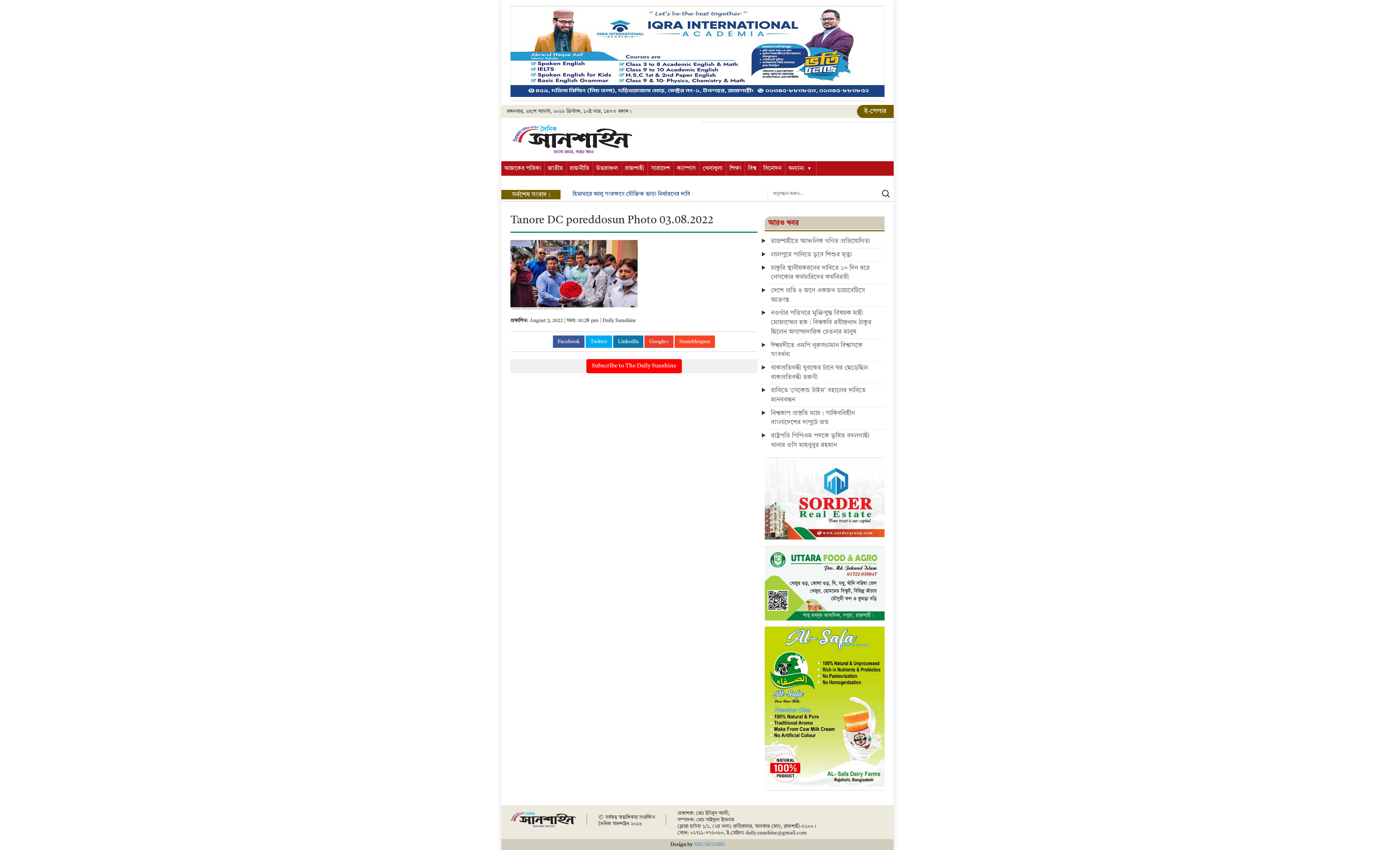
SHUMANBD (709, 844)
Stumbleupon (694, 341)
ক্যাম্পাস (686, 168)
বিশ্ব (752, 168)
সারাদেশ (660, 168)
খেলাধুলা (713, 168)
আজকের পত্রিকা (522, 168)
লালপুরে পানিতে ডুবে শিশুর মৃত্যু (811, 254)
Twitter (598, 341)
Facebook (569, 341)
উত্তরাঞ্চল (607, 168)
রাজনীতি (579, 168)
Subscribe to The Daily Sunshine (634, 366)
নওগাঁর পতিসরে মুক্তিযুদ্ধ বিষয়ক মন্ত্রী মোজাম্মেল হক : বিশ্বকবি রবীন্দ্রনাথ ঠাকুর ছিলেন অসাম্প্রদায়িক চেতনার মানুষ (821, 322)
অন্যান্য (796, 168)
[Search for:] (831, 193)
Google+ (659, 341)
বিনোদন (772, 168)
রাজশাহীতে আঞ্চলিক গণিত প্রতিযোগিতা (820, 241)
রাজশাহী (634, 168)
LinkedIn (628, 341)
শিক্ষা (735, 168)
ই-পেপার (875, 111)
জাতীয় (555, 168)
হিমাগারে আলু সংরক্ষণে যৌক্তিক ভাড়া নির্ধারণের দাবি (605, 194)
